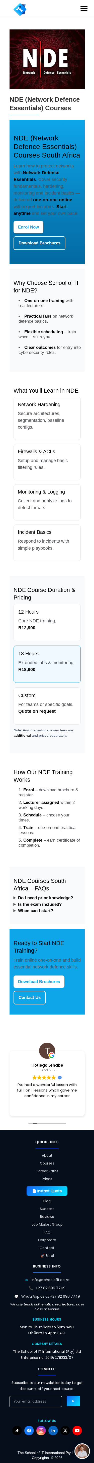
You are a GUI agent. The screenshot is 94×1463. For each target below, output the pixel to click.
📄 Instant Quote (47, 1190)
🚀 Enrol (47, 1255)
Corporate (47, 1240)
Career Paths (47, 1171)
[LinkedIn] (53, 1430)
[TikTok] (17, 1430)
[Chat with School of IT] (82, 1451)
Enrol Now (28, 227)
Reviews (47, 1216)
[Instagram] (41, 1430)
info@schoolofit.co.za (50, 1279)
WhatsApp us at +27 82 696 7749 (50, 1296)
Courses (47, 1163)
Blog (47, 1201)
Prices (47, 1178)
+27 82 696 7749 (50, 1288)
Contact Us (30, 997)
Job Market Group (47, 1224)
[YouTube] (77, 1430)
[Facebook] (29, 1430)
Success (47, 1208)
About (47, 1155)
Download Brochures (39, 243)
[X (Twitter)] (65, 1430)
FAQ (47, 1232)
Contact (47, 1247)
